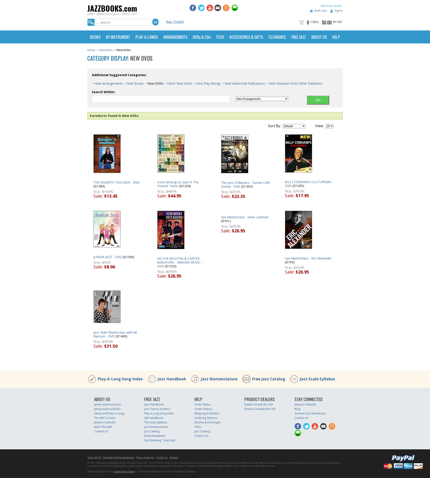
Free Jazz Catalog (268, 379)
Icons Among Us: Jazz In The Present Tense (178, 184)
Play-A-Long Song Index (120, 379)
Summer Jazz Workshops (310, 413)
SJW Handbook (153, 418)
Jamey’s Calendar (105, 422)
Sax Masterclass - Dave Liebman (245, 217)
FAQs (197, 427)
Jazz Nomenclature (219, 379)
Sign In (339, 11)
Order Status (202, 404)
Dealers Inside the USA (258, 404)
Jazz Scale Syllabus (317, 379)
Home (91, 50)
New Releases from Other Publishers (295, 83)
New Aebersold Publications (244, 83)
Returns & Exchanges (207, 422)
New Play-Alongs (208, 83)
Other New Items (179, 83)
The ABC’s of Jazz (105, 418)
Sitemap (173, 457)
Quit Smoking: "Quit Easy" (160, 440)
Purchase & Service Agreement (118, 457)
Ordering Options (205, 418)
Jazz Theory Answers (157, 409)
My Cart (338, 22)
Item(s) (314, 22)
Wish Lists (320, 11)
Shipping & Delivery (206, 413)
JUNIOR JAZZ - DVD (107, 257)
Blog (297, 409)
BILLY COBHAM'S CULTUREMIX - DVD (309, 184)
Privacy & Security (145, 457)
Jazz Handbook (171, 379)
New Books (135, 83)
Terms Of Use (94, 457)
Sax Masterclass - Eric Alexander (308, 258)
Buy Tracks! (175, 21)
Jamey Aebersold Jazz (107, 404)
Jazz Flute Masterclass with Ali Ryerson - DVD (115, 334)
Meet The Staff (103, 427)
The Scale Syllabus (155, 422)
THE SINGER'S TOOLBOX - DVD (116, 182)
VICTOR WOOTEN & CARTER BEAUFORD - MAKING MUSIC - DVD (179, 262)
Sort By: (274, 126)
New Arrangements (108, 83)
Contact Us (101, 431)
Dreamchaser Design (124, 471)
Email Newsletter (154, 436)
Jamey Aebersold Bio (107, 409)
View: (319, 126)
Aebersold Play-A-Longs (109, 413)
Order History (203, 409)
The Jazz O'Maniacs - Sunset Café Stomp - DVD (245, 184)
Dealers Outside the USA (259, 409)
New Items (105, 50)
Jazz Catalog (152, 431)
